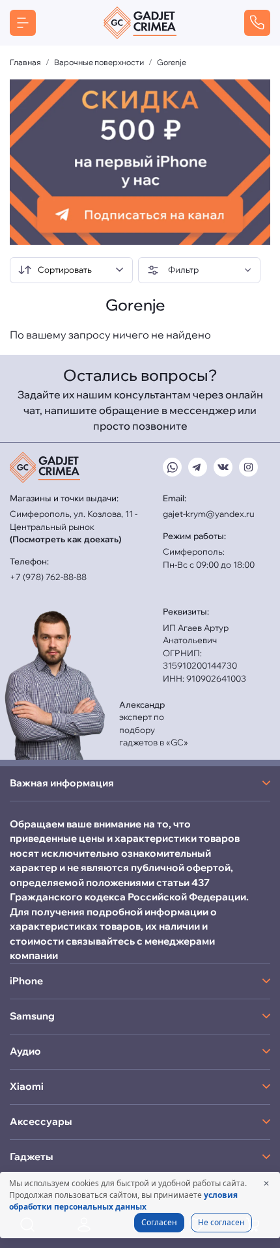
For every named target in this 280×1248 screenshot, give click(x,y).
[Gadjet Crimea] (140, 23)
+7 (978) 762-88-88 (48, 577)
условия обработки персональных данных (123, 1200)
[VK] (223, 467)
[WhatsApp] (172, 467)
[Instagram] (248, 467)
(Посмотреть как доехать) (65, 539)
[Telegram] (197, 467)
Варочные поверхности (99, 62)
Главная (25, 62)
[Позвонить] (257, 23)
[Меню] (23, 23)
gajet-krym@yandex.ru (209, 513)
